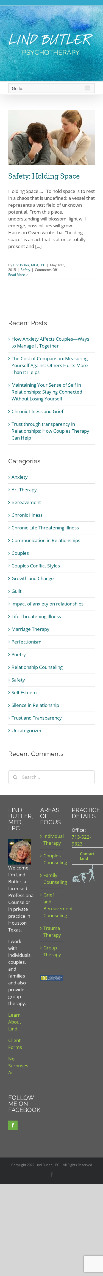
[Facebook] (13, 1125)
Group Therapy (51, 951)
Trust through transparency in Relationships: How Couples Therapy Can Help (50, 431)
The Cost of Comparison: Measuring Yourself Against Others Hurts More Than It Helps (50, 365)
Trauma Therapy (51, 931)
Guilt (16, 591)
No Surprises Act (18, 1066)
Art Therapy (24, 489)
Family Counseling (51, 878)
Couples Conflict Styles (36, 565)
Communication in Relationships (46, 540)
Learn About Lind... (14, 1022)
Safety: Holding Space (44, 176)
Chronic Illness (27, 515)
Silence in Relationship (35, 705)
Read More (16, 274)
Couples (20, 553)
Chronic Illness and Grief (37, 411)
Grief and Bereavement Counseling (51, 905)
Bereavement (26, 502)
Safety (25, 269)
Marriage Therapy (30, 629)
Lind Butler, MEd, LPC (29, 265)
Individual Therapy (51, 839)
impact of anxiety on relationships (47, 604)
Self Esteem (24, 692)
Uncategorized (27, 730)
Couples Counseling (51, 859)
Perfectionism (26, 642)
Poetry (19, 654)
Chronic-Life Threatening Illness (45, 527)
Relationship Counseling (37, 667)
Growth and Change (33, 578)
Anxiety (20, 477)
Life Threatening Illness (36, 616)
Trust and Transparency (37, 718)
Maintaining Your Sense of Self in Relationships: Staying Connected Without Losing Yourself (47, 392)
